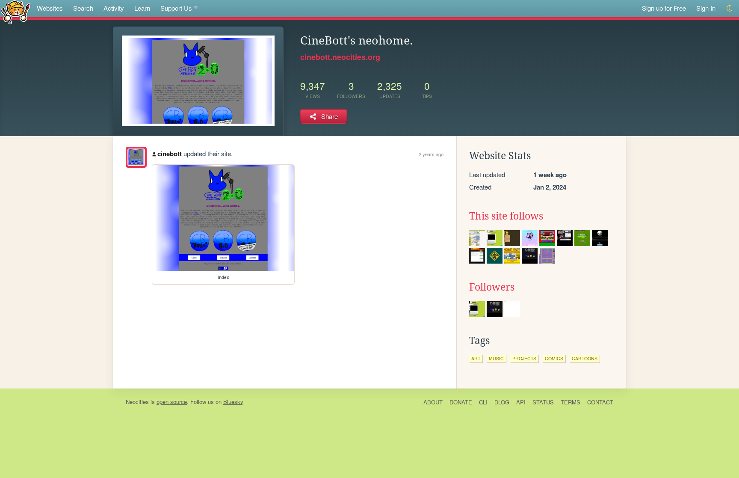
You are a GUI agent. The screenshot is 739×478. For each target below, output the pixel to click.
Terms (570, 402)
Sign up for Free (664, 7)
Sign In (705, 7)
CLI (483, 402)
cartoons (584, 358)
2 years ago (431, 154)
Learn (142, 7)
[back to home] (15, 11)
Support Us (176, 7)
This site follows (506, 216)
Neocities (137, 402)
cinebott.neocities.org (340, 56)
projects (524, 358)
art (475, 358)
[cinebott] (136, 157)
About (433, 402)
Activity (113, 7)
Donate (460, 402)
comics (554, 358)
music (496, 358)
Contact (600, 402)
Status (543, 402)
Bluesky (233, 402)
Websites (50, 7)
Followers (491, 287)
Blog (501, 402)
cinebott (169, 153)
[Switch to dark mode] (730, 8)
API (521, 402)
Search (83, 7)
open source (172, 402)
